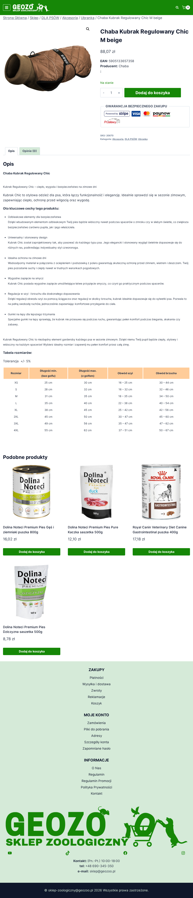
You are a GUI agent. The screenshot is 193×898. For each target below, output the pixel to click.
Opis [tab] (11, 151)
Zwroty (96, 690)
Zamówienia (96, 723)
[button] (87, 29)
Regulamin (96, 774)
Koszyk (96, 703)
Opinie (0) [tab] (29, 151)
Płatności (96, 678)
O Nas (96, 768)
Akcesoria (117, 139)
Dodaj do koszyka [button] (32, 552)
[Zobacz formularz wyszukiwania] (177, 8)
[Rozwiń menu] (6, 7)
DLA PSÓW (131, 139)
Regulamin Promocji (96, 781)
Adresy (96, 736)
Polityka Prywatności (96, 787)
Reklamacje (96, 697)
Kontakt (96, 793)
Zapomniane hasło (96, 748)
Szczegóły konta (96, 742)
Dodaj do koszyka (153, 92)
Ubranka (143, 139)
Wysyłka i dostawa (96, 684)
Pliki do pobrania (96, 729)
